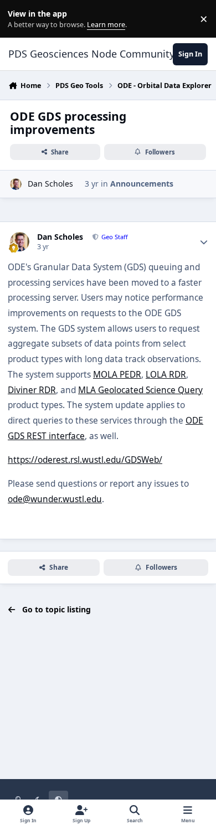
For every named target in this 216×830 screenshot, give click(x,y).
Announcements (141, 183)
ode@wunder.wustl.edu (55, 499)
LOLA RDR (166, 374)
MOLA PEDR (117, 374)
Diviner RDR (32, 390)
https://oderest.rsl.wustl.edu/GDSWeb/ (85, 460)
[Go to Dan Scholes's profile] (16, 184)
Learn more (21, 19)
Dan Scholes (50, 183)
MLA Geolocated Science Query (140, 390)
